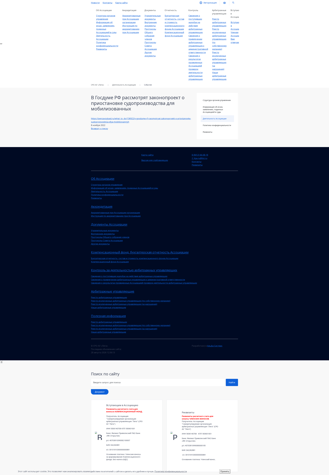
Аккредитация (129, 10)
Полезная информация (108, 316)
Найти (232, 382)
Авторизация (210, 2)
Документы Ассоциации (109, 224)
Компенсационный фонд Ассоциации (110, 261)
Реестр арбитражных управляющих (219, 22)
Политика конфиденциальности (217, 125)
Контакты (107, 2)
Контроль (193, 10)
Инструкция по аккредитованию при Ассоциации (130, 29)
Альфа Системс (214, 345)
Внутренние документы (103, 233)
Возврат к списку (99, 128)
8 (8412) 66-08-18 (200, 154)
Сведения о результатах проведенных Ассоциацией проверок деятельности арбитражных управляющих (144, 283)
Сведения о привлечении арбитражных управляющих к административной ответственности (138, 279)
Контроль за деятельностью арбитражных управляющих (134, 270)
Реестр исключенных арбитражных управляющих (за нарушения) (124, 304)
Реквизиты (101, 49)
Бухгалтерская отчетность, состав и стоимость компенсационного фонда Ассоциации (174, 22)
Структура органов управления (217, 100)
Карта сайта (121, 2)
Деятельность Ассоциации (214, 118)
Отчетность (171, 10)
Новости (95, 2)
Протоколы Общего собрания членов (110, 237)
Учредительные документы (105, 230)
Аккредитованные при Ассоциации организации (131, 19)
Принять (224, 471)
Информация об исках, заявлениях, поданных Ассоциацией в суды (213, 109)
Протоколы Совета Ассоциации (151, 46)
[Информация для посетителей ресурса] (1, 43)
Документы (150, 10)
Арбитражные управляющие (219, 12)
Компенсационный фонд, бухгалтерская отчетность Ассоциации (140, 252)
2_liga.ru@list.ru (199, 158)
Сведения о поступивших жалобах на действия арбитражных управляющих (129, 276)
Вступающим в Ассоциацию (237, 13)
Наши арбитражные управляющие (219, 76)
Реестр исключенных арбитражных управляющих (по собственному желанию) (219, 39)
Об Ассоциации (104, 10)
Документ (100, 391)
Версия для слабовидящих (154, 160)
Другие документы (100, 243)
